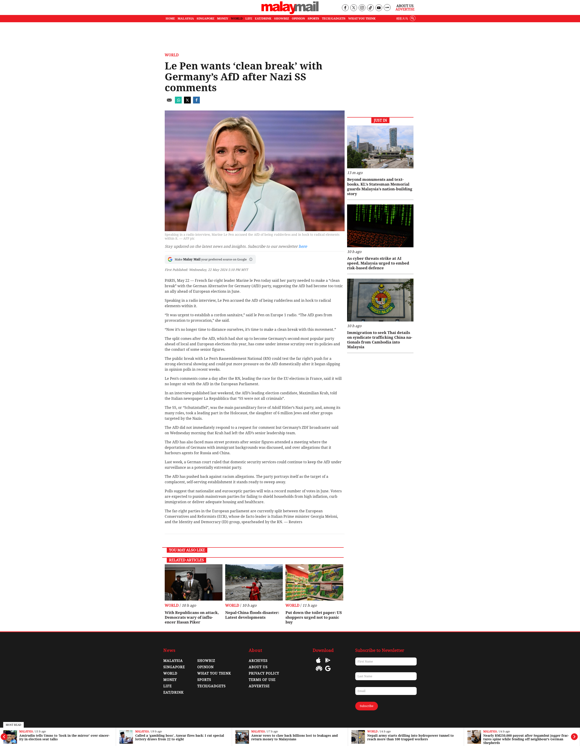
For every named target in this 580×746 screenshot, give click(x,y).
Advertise (405, 9)
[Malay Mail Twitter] (353, 8)
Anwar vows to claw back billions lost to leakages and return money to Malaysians (178, 737)
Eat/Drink (173, 692)
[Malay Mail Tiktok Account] (370, 8)
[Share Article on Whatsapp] (178, 102)
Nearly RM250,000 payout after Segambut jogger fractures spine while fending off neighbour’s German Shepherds (410, 739)
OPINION (298, 18)
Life (167, 686)
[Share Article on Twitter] (187, 102)
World (256, 731)
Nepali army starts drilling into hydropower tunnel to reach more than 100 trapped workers (294, 737)
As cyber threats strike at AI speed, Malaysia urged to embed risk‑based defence (378, 263)
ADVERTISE (259, 686)
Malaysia (26, 731)
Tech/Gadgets (211, 686)
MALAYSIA (186, 18)
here (303, 246)
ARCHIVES (258, 661)
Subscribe (366, 706)
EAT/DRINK (263, 18)
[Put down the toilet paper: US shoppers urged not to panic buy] (314, 582)
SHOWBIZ (281, 18)
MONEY (222, 18)
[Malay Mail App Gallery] (319, 672)
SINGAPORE (205, 18)
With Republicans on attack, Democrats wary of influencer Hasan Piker (192, 617)
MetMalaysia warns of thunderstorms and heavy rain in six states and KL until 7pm (527, 737)
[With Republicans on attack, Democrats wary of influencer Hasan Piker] (193, 582)
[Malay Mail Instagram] (362, 8)
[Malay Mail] (290, 13)
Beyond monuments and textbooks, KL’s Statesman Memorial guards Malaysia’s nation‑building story (379, 186)
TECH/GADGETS (334, 18)
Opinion (205, 667)
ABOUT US (258, 667)
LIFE (248, 18)
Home (170, 18)
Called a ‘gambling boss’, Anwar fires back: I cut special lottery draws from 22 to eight (63, 737)
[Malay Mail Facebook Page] (345, 8)
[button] (251, 259)
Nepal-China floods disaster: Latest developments (252, 615)
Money (170, 680)
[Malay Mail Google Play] (328, 663)
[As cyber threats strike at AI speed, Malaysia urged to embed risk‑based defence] (380, 225)
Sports (204, 680)
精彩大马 (402, 18)
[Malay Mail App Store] (318, 663)
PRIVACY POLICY (264, 673)
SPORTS (313, 18)
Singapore (174, 667)
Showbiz (206, 661)
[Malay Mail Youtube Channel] (379, 8)
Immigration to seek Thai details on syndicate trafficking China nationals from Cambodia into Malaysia (379, 339)
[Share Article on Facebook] (196, 102)
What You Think (362, 18)
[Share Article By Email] (169, 102)
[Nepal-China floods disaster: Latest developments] (254, 582)
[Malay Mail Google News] (328, 672)
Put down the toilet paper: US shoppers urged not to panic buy (313, 617)
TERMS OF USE (262, 680)
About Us (404, 6)
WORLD (237, 18)
